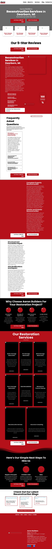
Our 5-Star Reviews (26, 43)
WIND (26, 514)
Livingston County (34, 539)
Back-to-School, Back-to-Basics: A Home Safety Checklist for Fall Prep (11, 501)
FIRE (22, 514)
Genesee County (34, 542)
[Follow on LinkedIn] (30, 546)
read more (23, 505)
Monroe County (38, 538)
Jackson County (37, 541)
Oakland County (31, 538)
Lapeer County (30, 541)
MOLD (30, 514)
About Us (30, 2)
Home (24, 2)
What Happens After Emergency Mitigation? (40, 501)
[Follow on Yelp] (32, 546)
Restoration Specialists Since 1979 (26, 17)
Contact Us (48, 2)
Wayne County (36, 536)
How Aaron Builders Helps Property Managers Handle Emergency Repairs (25, 503)
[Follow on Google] (34, 546)
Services (37, 2)
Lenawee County (42, 539)
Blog (43, 2)
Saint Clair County (43, 537)
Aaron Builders (32, 531)
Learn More (11, 371)
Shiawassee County (35, 537)
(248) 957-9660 (33, 532)
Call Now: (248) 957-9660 (19, 20)
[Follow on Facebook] (28, 546)
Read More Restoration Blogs (26, 510)
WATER (17, 514)
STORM (35, 514)
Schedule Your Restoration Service (13, 109)
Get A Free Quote (32, 20)
